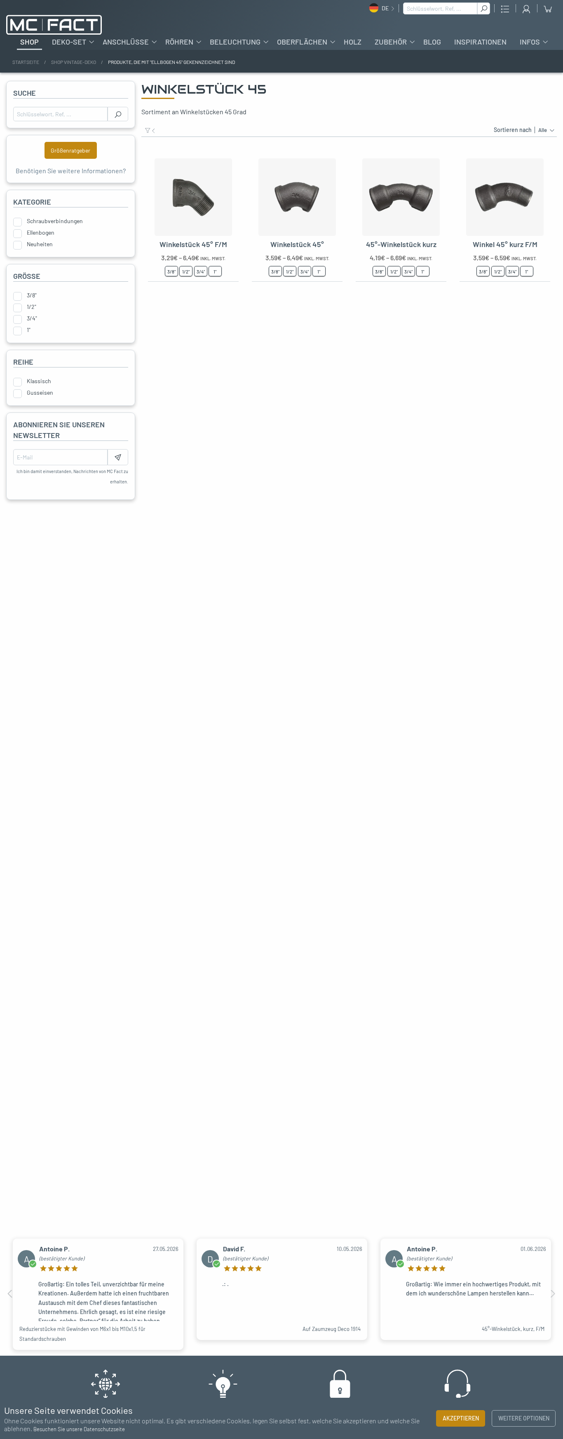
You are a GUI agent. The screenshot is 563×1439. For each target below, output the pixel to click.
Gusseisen (40, 392)
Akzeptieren (461, 1418)
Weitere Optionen (523, 1418)
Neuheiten (40, 244)
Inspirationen (480, 41)
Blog (432, 41)
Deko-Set (69, 41)
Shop (29, 41)
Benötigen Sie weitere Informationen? (71, 170)
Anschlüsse (126, 41)
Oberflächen (302, 41)
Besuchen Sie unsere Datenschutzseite (79, 1429)
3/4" (32, 318)
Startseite (25, 62)
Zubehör (391, 41)
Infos (530, 41)
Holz (352, 41)
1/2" (31, 307)
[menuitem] (29, 41)
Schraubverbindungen (55, 221)
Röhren (179, 41)
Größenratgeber (70, 150)
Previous (10, 1294)
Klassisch (39, 381)
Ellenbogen (40, 232)
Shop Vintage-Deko (73, 62)
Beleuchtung (235, 41)
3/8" (32, 295)
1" (28, 330)
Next (553, 1294)
